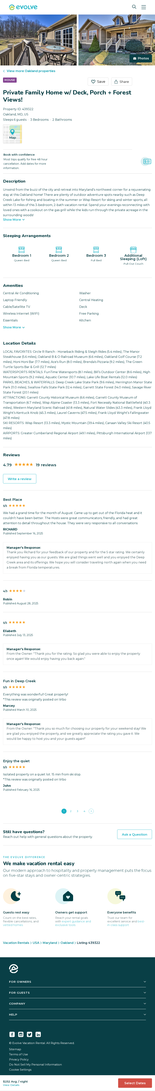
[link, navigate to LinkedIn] (38, 1033)
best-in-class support (126, 923)
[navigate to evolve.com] (13, 969)
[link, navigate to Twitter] (29, 1033)
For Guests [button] (19, 992)
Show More (12, 219)
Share (124, 82)
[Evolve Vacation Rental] (23, 8)
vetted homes (13, 925)
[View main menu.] (143, 7)
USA (36, 943)
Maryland (50, 943)
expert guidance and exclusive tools (73, 923)
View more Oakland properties (31, 71)
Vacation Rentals (16, 943)
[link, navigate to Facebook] (12, 1033)
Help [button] (13, 1014)
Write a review (20, 479)
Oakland (67, 943)
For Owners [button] (20, 981)
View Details (11, 1084)
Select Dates (135, 1083)
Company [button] (17, 1003)
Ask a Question (134, 834)
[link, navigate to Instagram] (21, 1033)
